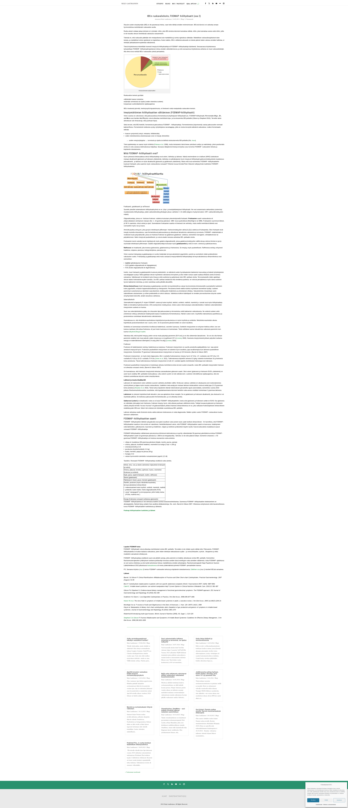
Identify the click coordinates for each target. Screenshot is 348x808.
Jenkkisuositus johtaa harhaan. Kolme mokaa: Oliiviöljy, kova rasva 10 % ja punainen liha (207, 673)
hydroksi (133, 332)
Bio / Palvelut (178, 4)
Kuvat (164, 796)
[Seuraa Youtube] (216, 3)
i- (140, 332)
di (129, 332)
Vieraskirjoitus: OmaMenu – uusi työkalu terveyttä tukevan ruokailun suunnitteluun (173, 710)
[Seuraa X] (209, 3)
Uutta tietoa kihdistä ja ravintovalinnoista (204, 639)
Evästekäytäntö (319, 804)
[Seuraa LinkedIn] (212, 3)
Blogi (167, 4)
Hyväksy (313, 800)
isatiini (143, 332)
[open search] (198, 3)
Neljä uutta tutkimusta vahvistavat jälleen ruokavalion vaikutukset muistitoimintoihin (173, 675)
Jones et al (159, 358)
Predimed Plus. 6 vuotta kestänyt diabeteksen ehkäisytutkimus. (139, 743)
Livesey (179, 338)
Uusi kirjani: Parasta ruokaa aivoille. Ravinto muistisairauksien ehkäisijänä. (208, 711)
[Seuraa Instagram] (223, 3)
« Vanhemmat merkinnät (132, 772)
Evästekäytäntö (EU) (177, 796)
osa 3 (142, 569)
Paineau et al (159, 144)
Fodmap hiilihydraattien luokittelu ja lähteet (139, 510)
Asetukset (339, 800)
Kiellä (326, 800)
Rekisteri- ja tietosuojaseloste (329, 804)
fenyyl (138, 332)
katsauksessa (152, 565)
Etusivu (160, 4)
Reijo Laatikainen (166, 19)
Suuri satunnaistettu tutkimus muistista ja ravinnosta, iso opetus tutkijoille (174, 640)
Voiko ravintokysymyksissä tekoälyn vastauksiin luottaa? (137, 639)
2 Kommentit (189, 19)
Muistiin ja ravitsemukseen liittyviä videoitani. (139, 708)
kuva (193, 140)
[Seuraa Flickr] (220, 3)
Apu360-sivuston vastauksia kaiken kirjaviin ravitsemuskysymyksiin (137, 673)
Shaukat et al (139, 388)
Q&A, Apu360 (191, 4)
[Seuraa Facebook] (205, 3)
